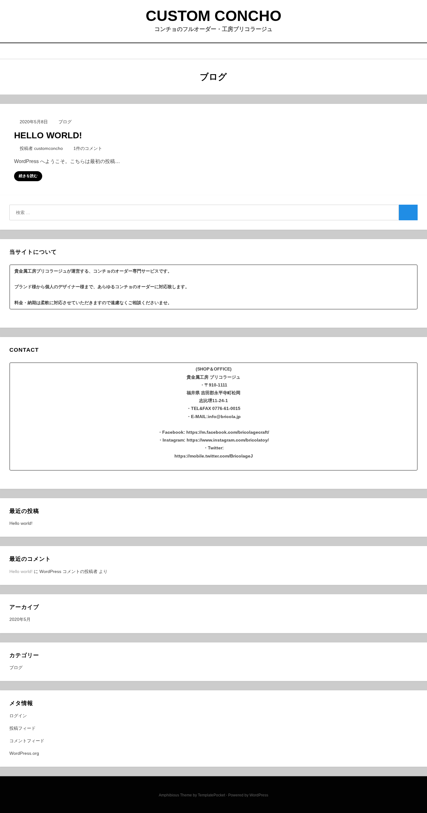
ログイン (18, 715)
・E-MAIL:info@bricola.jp (214, 416)
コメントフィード (26, 740)
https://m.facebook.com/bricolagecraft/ (227, 432)
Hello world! (48, 135)
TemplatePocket (211, 795)
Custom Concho (213, 16)
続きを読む (28, 176)
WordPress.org (24, 753)
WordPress (258, 795)
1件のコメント (87, 148)
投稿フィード (22, 728)
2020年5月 (20, 619)
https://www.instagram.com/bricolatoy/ (228, 439)
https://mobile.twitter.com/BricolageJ (213, 455)
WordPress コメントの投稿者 (68, 571)
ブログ (65, 121)
